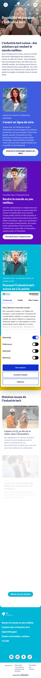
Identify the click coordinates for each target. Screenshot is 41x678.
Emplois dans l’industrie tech (16, 627)
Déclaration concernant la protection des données (19, 668)
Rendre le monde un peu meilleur (18, 623)
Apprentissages (9, 632)
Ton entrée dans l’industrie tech (18, 237)
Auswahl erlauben (21, 375)
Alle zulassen (20, 368)
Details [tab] (20, 300)
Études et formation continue (15, 636)
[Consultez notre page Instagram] (11, 657)
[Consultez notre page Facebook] (23, 657)
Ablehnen (20, 382)
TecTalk (5, 641)
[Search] (5, 5)
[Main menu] (35, 5)
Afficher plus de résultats (20, 594)
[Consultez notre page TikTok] (30, 657)
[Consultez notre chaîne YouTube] (17, 657)
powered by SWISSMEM (20, 675)
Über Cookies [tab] (33, 300)
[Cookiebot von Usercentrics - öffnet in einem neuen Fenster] (29, 294)
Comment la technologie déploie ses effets (20, 152)
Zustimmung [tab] (7, 300)
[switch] (35, 344)
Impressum (8, 665)
